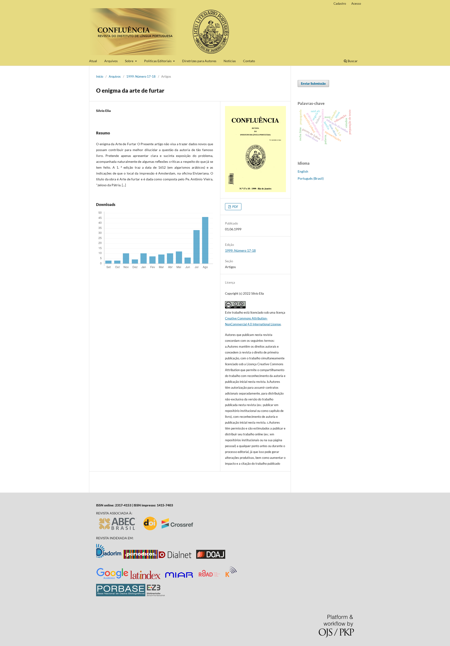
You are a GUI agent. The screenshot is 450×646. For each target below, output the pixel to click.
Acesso (356, 3)
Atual (93, 61)
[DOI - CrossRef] (168, 530)
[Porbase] (120, 595)
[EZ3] (156, 595)
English (303, 171)
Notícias (230, 61)
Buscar (352, 61)
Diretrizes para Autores (199, 61)
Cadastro (340, 3)
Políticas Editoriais (158, 61)
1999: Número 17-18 (141, 76)
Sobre (129, 61)
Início (99, 76)
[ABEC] (118, 530)
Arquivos (111, 61)
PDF (235, 207)
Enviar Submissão (313, 83)
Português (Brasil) (311, 178)
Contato (249, 61)
